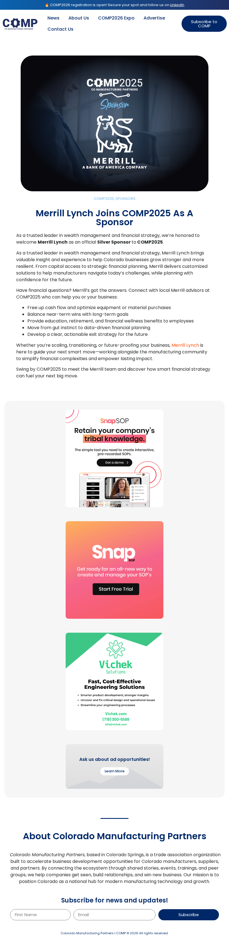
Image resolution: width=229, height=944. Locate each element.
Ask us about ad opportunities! (114, 759)
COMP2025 (104, 198)
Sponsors (125, 198)
